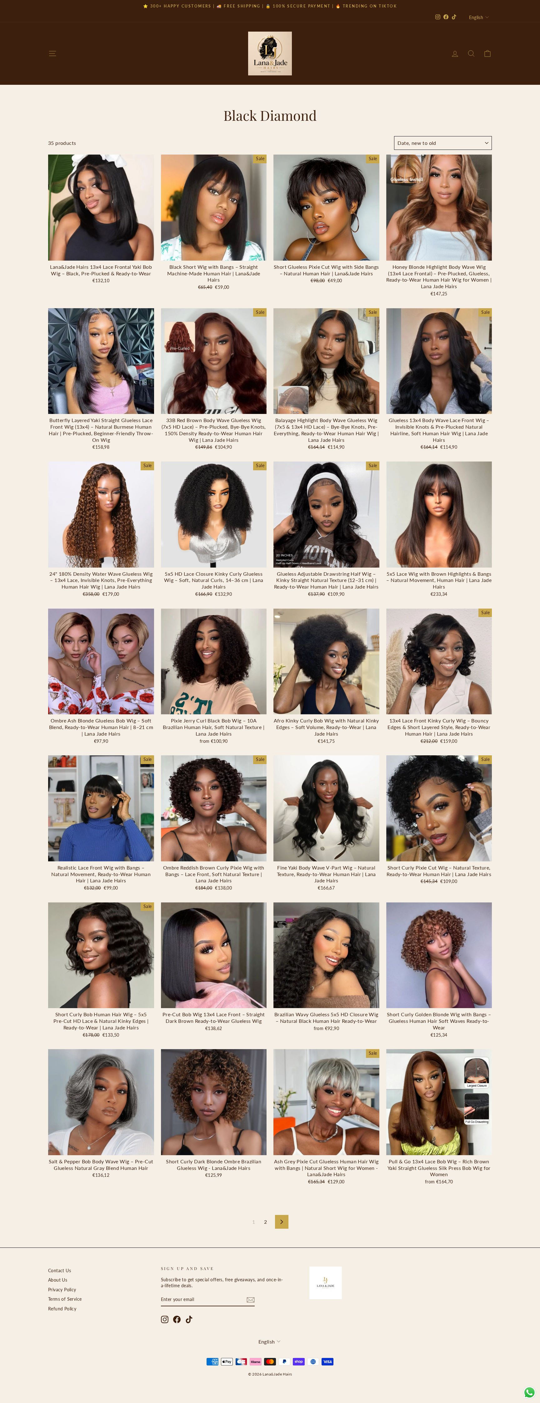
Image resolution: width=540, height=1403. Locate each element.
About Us (57, 1280)
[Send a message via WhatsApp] (529, 1392)
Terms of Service (65, 1299)
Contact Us (59, 1270)
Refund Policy (62, 1308)
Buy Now (101, 253)
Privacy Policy (62, 1289)
